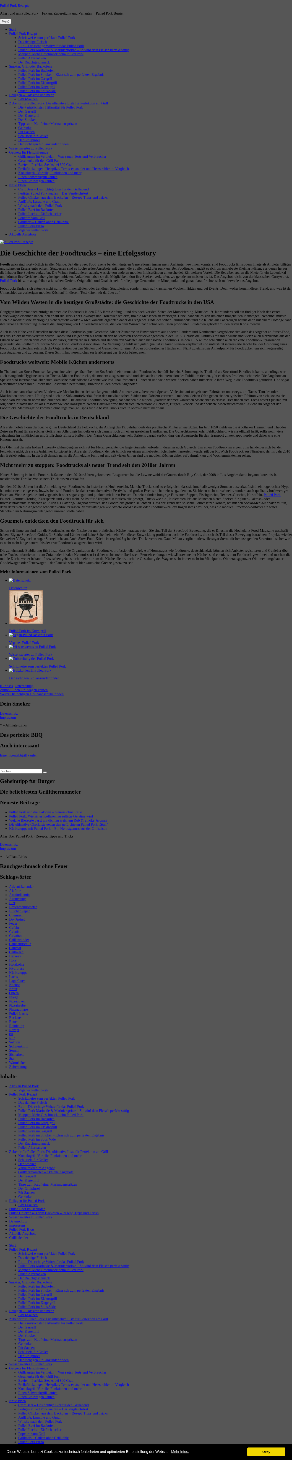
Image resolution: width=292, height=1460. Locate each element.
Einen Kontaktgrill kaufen (18, 755)
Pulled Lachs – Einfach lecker (39, 214)
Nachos (14, 985)
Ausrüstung (17, 899)
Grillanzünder (19, 940)
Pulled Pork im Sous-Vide (37, 91)
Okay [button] (266, 1452)
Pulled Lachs (18, 1013)
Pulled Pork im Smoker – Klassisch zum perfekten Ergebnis (61, 74)
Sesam (13, 1050)
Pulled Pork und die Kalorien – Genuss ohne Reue (45, 812)
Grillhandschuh (20, 944)
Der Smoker (27, 119)
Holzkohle (16, 964)
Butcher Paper (19, 911)
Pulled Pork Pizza (31, 226)
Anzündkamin (19, 895)
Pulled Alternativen (32, 58)
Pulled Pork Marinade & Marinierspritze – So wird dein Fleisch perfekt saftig (73, 50)
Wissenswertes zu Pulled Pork (30, 148)
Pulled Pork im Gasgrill (35, 79)
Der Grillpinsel (29, 140)
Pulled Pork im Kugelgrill (36, 87)
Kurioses (6, 686)
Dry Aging (17, 919)
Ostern (14, 993)
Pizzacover (17, 1001)
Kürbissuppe (18, 972)
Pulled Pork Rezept (23, 33)
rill (11, 1034)
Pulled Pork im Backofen (36, 70)
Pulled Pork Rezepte (14, 6)
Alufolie (15, 891)
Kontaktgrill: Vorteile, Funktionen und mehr (49, 173)
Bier (12, 903)
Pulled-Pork (8, 281)
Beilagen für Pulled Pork (27, 1201)
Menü (5, 21)
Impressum (8, 717)
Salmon (14, 1042)
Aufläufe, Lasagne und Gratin (39, 201)
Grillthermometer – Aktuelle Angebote (45, 1172)
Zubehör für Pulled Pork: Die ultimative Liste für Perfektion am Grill (58, 103)
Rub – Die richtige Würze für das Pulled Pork (51, 46)
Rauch (13, 1022)
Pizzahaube (17, 1005)
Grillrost (15, 948)
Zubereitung (18, 1067)
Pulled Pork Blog (21, 1229)
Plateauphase (18, 1009)
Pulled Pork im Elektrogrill (37, 83)
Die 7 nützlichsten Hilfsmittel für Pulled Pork (50, 107)
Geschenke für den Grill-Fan (39, 160)
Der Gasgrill (27, 111)
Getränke (24, 128)
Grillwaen (16, 952)
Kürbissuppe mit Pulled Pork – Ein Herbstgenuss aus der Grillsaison (58, 828)
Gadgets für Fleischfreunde (28, 152)
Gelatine (15, 932)
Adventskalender (21, 886)
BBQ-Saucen (28, 99)
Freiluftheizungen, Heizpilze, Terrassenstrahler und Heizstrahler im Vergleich (73, 169)
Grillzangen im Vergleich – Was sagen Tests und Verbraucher (62, 156)
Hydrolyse (16, 968)
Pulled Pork (272, 495)
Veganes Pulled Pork (33, 230)
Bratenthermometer (23, 907)
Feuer (13, 923)
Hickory (15, 956)
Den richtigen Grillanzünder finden (43, 144)
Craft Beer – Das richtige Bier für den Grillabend (53, 189)
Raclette (15, 1018)
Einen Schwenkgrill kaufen (37, 177)
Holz (12, 960)
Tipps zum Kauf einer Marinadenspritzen (47, 124)
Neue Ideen (17, 185)
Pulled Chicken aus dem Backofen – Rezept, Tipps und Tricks (63, 197)
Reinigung (16, 1026)
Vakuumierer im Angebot (36, 1168)
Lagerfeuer (17, 981)
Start (12, 29)
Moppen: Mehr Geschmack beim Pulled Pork (50, 54)
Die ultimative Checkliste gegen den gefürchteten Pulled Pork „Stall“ (58, 824)
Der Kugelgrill (28, 115)
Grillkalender (18, 1238)
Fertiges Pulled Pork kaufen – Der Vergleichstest (53, 193)
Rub (12, 1038)
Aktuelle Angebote (22, 234)
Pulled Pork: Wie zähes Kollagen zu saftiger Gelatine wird (51, 816)
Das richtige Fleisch (32, 42)
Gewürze (15, 936)
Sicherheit (16, 1054)
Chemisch (16, 915)
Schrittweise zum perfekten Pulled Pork (46, 38)
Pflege (13, 997)
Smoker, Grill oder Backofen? (30, 66)
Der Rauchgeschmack (34, 62)
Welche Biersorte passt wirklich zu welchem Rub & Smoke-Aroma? (58, 820)
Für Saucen (26, 132)
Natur (13, 989)
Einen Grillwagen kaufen (36, 181)
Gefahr (14, 927)
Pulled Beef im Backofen (36, 210)
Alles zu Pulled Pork (24, 1086)
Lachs (13, 977)
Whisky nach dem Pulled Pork (40, 205)
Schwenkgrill (18, 1046)
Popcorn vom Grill (31, 218)
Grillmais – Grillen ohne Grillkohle (43, 222)
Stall (12, 1058)
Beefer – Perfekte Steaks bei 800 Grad (45, 165)
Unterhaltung (24, 686)
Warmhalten (17, 1063)
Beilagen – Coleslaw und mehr (31, 95)
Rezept (14, 1030)
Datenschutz (9, 713)
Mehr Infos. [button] (180, 1452)
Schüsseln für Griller (33, 136)
